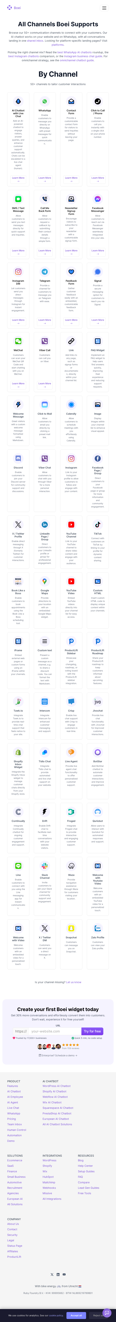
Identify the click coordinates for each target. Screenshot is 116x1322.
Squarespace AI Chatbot (58, 1107)
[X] (52, 1274)
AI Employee (15, 1096)
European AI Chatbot (56, 1118)
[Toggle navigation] (104, 8)
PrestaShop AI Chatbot (57, 1113)
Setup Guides (86, 1171)
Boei (17, 8)
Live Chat (13, 1107)
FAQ (80, 1176)
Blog (81, 1160)
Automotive (14, 1182)
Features (12, 1086)
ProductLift (14, 1256)
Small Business (16, 1176)
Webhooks (49, 1187)
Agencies (13, 1193)
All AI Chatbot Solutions (57, 1124)
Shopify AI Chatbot (54, 1091)
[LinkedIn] (58, 1274)
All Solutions (15, 1204)
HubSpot (48, 1176)
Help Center (85, 1165)
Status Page (14, 1245)
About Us (13, 1223)
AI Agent (12, 1102)
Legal (10, 1240)
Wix (45, 1171)
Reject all (98, 1315)
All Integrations (52, 1198)
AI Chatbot (14, 1091)
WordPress (49, 1160)
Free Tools (84, 1193)
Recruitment (14, 1187)
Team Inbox (14, 1124)
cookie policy (56, 1315)
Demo (11, 1140)
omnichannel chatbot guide (77, 60)
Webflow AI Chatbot (55, 1096)
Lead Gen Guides (88, 1187)
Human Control (16, 1129)
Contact (12, 1229)
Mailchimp (49, 1182)
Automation (14, 1135)
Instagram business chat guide (83, 56)
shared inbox (35, 40)
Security (12, 1234)
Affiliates (12, 1251)
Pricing (11, 1118)
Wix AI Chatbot (52, 1102)
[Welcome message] (106, 1312)
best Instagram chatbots (23, 56)
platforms (58, 44)
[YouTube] (64, 1274)
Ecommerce (14, 1160)
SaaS (10, 1165)
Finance (12, 1171)
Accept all (76, 1315)
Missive (47, 1193)
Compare (84, 1182)
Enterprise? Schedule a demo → (59, 1055)
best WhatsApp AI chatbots (74, 52)
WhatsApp (13, 1113)
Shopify (47, 1165)
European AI (15, 1198)
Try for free (92, 1031)
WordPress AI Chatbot (57, 1086)
